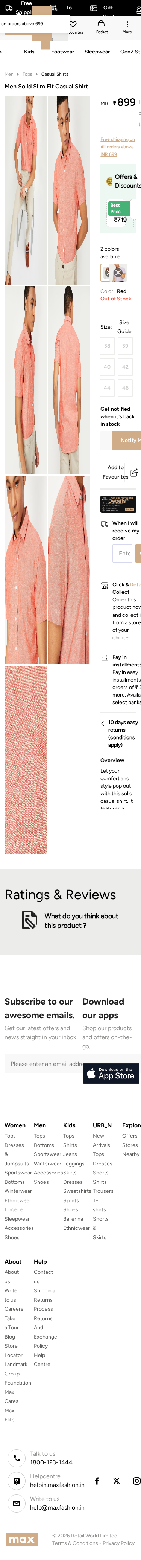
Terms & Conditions (75, 1543)
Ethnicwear (18, 1200)
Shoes (12, 1237)
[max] (24, 1540)
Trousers (103, 1191)
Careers (14, 1309)
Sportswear (18, 1173)
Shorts (101, 1173)
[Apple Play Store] (110, 1073)
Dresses (73, 1182)
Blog (10, 1337)
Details (117, 501)
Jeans (70, 1154)
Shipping (44, 1290)
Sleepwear (17, 1219)
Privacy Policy (119, 1543)
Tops (27, 74)
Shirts (70, 1145)
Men (9, 74)
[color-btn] (118, 273)
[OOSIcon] (118, 272)
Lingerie (14, 1209)
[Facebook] (97, 1481)
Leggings (74, 1163)
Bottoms (15, 1182)
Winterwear (18, 1191)
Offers (130, 1136)
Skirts (70, 1173)
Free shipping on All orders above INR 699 (117, 147)
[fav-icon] (74, 25)
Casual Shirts (54, 74)
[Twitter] (117, 1481)
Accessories (19, 1228)
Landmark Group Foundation (18, 1373)
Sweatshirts (77, 1191)
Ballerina (73, 1219)
